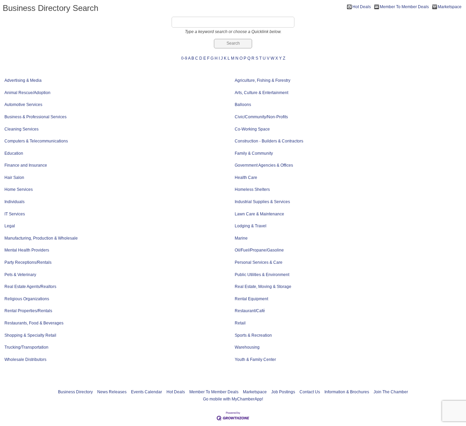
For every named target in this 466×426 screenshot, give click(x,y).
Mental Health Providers (26, 250)
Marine (241, 238)
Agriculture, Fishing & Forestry (262, 80)
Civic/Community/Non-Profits (261, 117)
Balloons (243, 104)
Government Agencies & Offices (264, 165)
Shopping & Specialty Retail (30, 335)
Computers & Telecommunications (36, 141)
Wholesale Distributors (25, 359)
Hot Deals (361, 6)
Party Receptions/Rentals (28, 262)
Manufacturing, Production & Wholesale (41, 238)
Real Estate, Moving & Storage (263, 286)
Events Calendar (146, 392)
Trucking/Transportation (26, 347)
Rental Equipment (251, 298)
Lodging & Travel (250, 226)
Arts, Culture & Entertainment (261, 92)
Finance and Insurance (25, 165)
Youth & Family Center (255, 359)
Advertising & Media (23, 80)
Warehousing (247, 347)
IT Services (14, 214)
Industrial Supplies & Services (262, 201)
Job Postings (283, 392)
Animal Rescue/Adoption (27, 92)
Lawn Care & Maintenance (259, 214)
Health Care (246, 177)
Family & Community (254, 153)
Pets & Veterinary (20, 274)
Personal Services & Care (258, 262)
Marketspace (450, 6)
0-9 (184, 58)
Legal (9, 226)
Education (13, 153)
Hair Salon (14, 177)
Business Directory (75, 392)
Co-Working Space (252, 129)
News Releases (112, 392)
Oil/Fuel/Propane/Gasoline (259, 250)
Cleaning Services (21, 129)
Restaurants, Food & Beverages (33, 323)
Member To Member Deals (404, 6)
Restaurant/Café (250, 310)
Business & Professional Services (35, 117)
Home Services (18, 189)
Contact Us (310, 392)
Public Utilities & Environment (262, 274)
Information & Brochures (346, 392)
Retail (240, 323)
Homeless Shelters (252, 189)
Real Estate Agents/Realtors (30, 286)
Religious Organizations (26, 298)
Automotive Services (23, 104)
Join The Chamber (391, 392)
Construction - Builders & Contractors (269, 141)
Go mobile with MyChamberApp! (233, 399)
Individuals (14, 201)
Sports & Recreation (253, 335)
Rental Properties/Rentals (28, 310)
